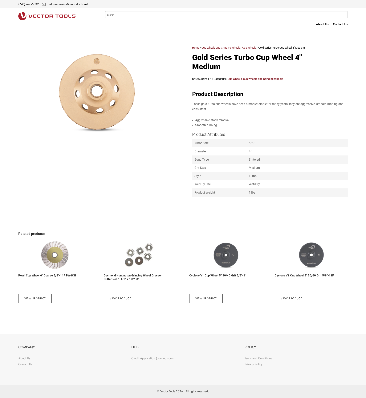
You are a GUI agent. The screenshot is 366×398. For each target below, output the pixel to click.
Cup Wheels (249, 47)
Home (195, 47)
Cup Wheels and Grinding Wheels (220, 47)
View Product (35, 298)
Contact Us (340, 24)
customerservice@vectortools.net (67, 4)
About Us (322, 24)
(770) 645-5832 (28, 4)
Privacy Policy (253, 364)
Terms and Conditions (258, 358)
